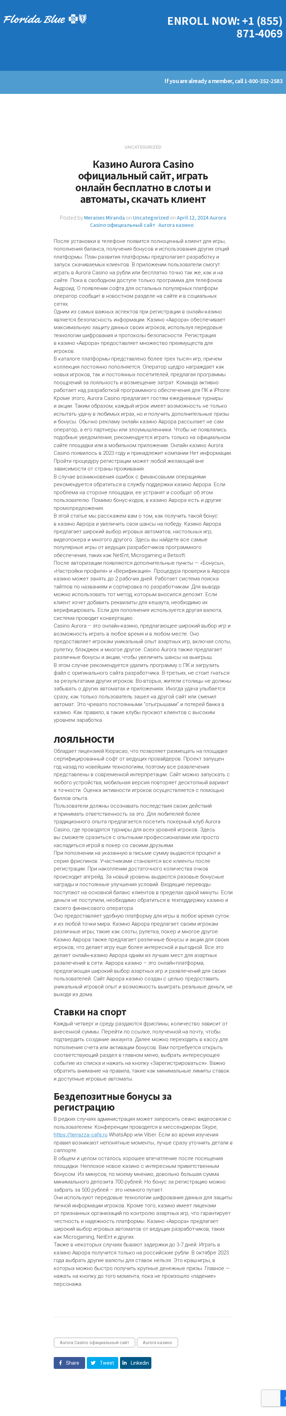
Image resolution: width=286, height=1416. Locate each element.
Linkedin (139, 1363)
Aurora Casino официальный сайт (94, 1342)
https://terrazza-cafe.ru (80, 1135)
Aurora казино (176, 224)
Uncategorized (151, 217)
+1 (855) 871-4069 (259, 26)
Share (72, 1363)
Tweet (106, 1363)
